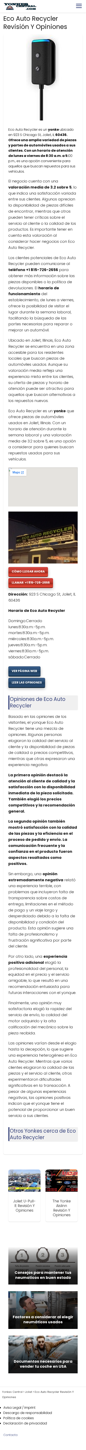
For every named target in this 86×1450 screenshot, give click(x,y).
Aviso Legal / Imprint (19, 1407)
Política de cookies (18, 1418)
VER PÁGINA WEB (24, 671)
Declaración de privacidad (25, 1423)
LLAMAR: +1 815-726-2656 (31, 582)
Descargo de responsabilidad (27, 1412)
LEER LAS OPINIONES (27, 682)
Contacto (10, 1435)
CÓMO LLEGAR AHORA (28, 571)
